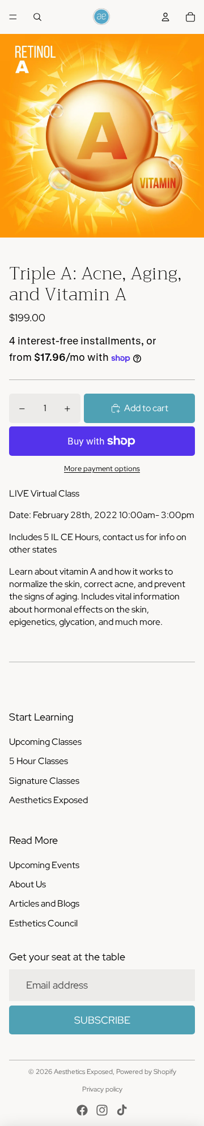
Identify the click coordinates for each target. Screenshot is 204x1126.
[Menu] (13, 17)
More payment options (102, 468)
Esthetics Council (43, 923)
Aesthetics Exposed (48, 800)
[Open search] (37, 17)
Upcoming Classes (45, 742)
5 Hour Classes (38, 761)
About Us (27, 884)
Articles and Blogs (44, 903)
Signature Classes (44, 781)
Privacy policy (102, 1089)
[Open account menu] (165, 17)
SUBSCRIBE (102, 1019)
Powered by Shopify (146, 1071)
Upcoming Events (44, 865)
